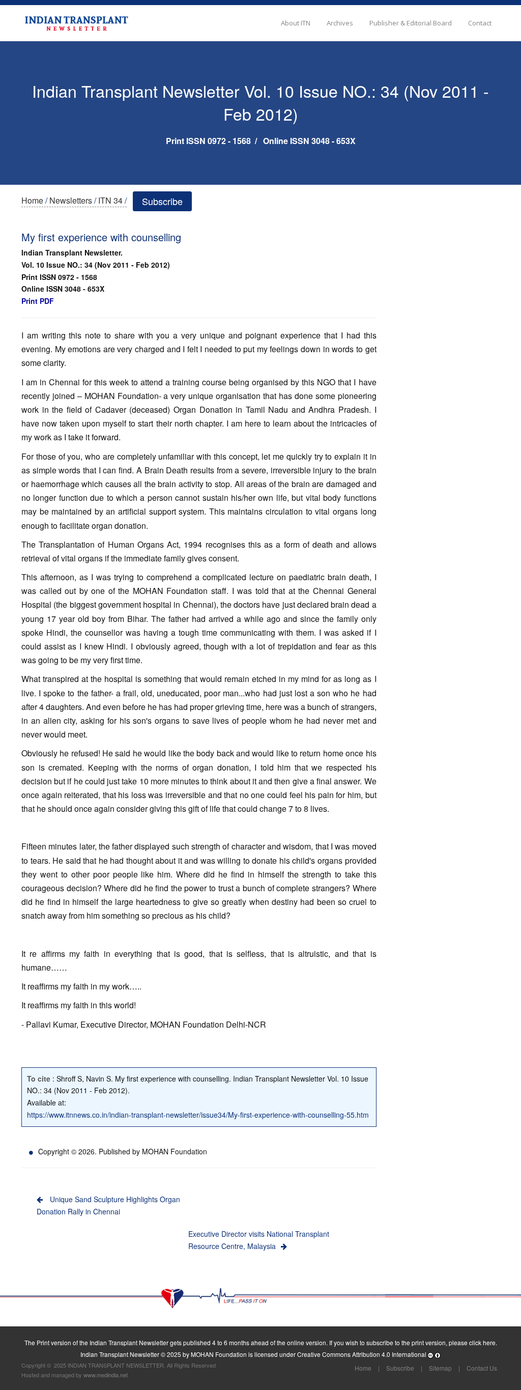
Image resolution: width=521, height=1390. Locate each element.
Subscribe (162, 201)
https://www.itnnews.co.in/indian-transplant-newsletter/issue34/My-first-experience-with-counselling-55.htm (198, 1115)
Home (32, 200)
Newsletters (70, 200)
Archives (340, 22)
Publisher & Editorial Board (410, 22)
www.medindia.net (105, 1375)
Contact (479, 22)
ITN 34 (110, 200)
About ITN (295, 22)
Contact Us (482, 1368)
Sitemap (440, 1368)
